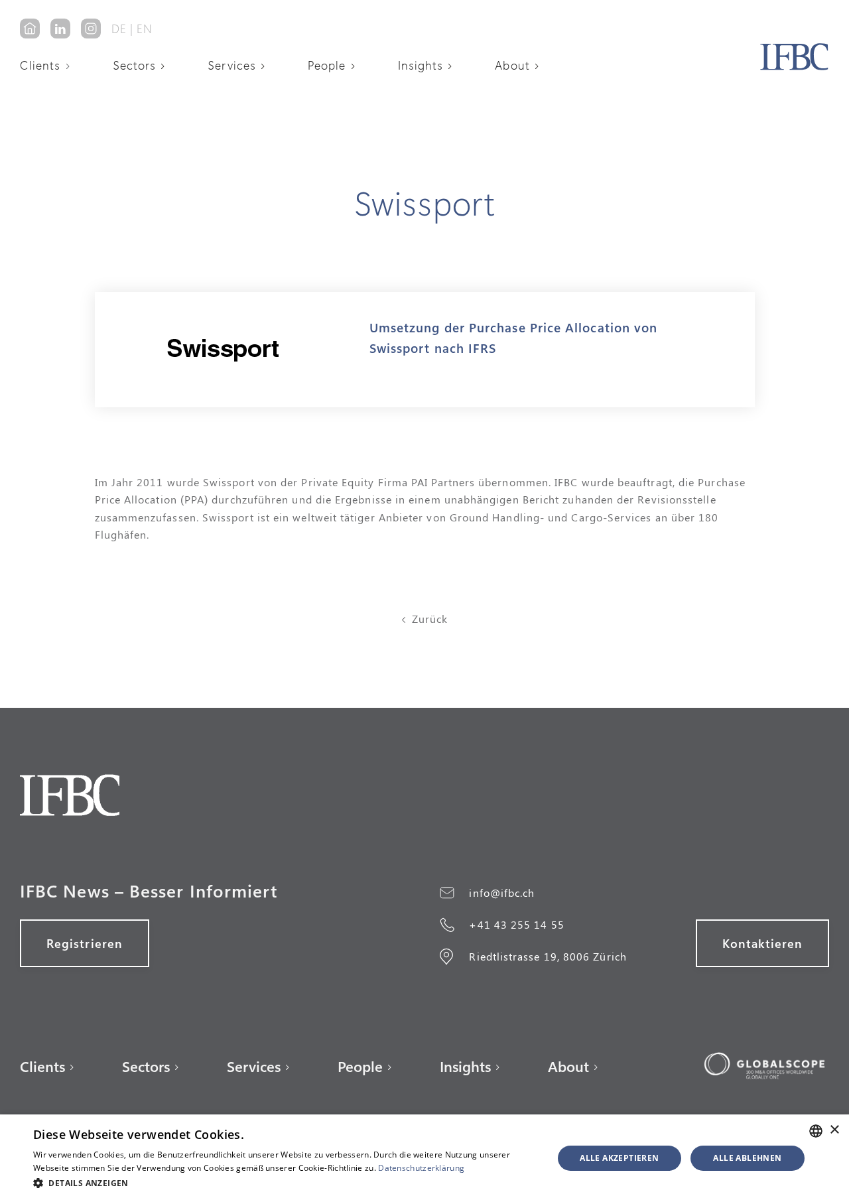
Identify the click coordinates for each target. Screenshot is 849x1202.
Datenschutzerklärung (421, 1167)
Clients (40, 65)
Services (232, 65)
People (327, 65)
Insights (421, 65)
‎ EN (143, 28)
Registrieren (84, 943)
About (512, 65)
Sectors (135, 65)
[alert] (424, 1158)
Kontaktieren (762, 943)
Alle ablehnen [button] (747, 1158)
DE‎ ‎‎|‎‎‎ (122, 28)
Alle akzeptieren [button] (619, 1158)
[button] (50, 65)
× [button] (834, 1130)
